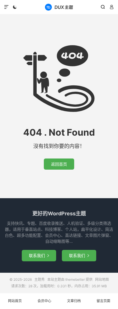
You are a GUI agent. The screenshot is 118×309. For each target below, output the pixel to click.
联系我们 (39, 255)
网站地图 (102, 279)
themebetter (75, 279)
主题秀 (58, 7)
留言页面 (103, 301)
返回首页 (59, 164)
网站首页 (15, 301)
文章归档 (74, 301)
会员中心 (44, 301)
